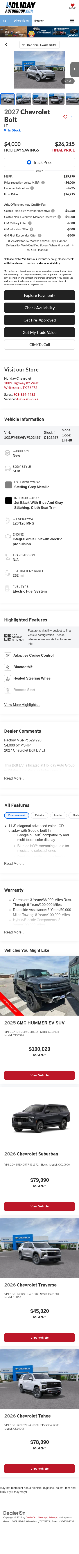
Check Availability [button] (40, 307)
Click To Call (39, 344)
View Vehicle (40, 1075)
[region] (39, 220)
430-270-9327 (27, 399)
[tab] (16, 815)
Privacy (53, 1517)
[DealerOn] (14, 1512)
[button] (5, 20)
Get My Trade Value (40, 332)
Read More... (14, 778)
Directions (21, 20)
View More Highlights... (22, 705)
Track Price (42, 162)
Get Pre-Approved (39, 320)
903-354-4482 (24, 394)
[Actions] (71, 118)
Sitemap (42, 1517)
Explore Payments (39, 295)
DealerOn (31, 1517)
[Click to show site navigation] (72, 20)
